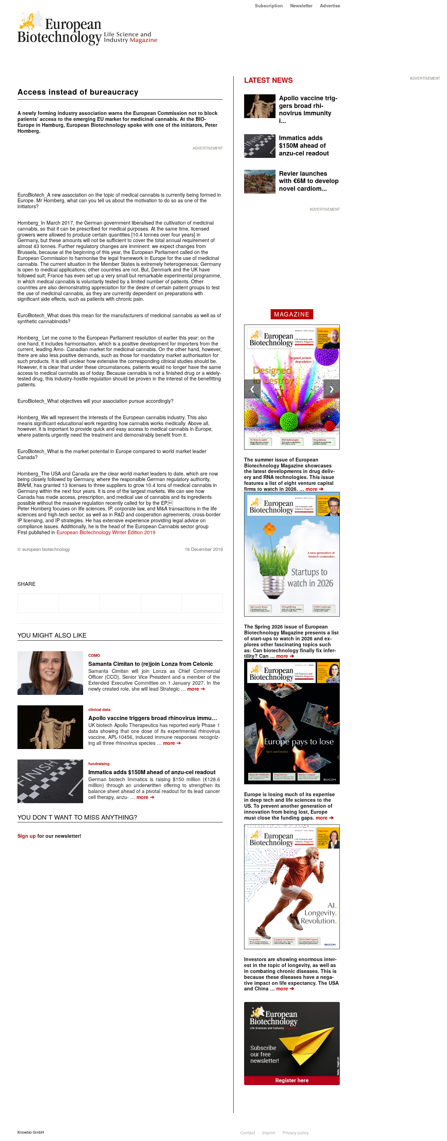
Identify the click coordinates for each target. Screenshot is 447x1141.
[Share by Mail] (202, 603)
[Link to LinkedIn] (324, 1132)
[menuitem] (269, 5)
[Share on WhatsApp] (120, 603)
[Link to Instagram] (335, 1132)
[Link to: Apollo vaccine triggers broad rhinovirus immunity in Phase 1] (50, 727)
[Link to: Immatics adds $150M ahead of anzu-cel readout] (50, 781)
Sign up (26, 835)
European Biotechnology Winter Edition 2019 (106, 532)
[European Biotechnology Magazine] (87, 30)
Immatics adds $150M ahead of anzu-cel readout (151, 772)
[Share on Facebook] (38, 603)
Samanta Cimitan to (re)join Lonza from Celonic (150, 664)
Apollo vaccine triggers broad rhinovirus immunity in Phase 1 (169, 718)
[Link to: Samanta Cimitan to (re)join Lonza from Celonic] (50, 673)
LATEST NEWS (268, 80)
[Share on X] (79, 603)
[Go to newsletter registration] (292, 1043)
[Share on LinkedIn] (161, 603)
